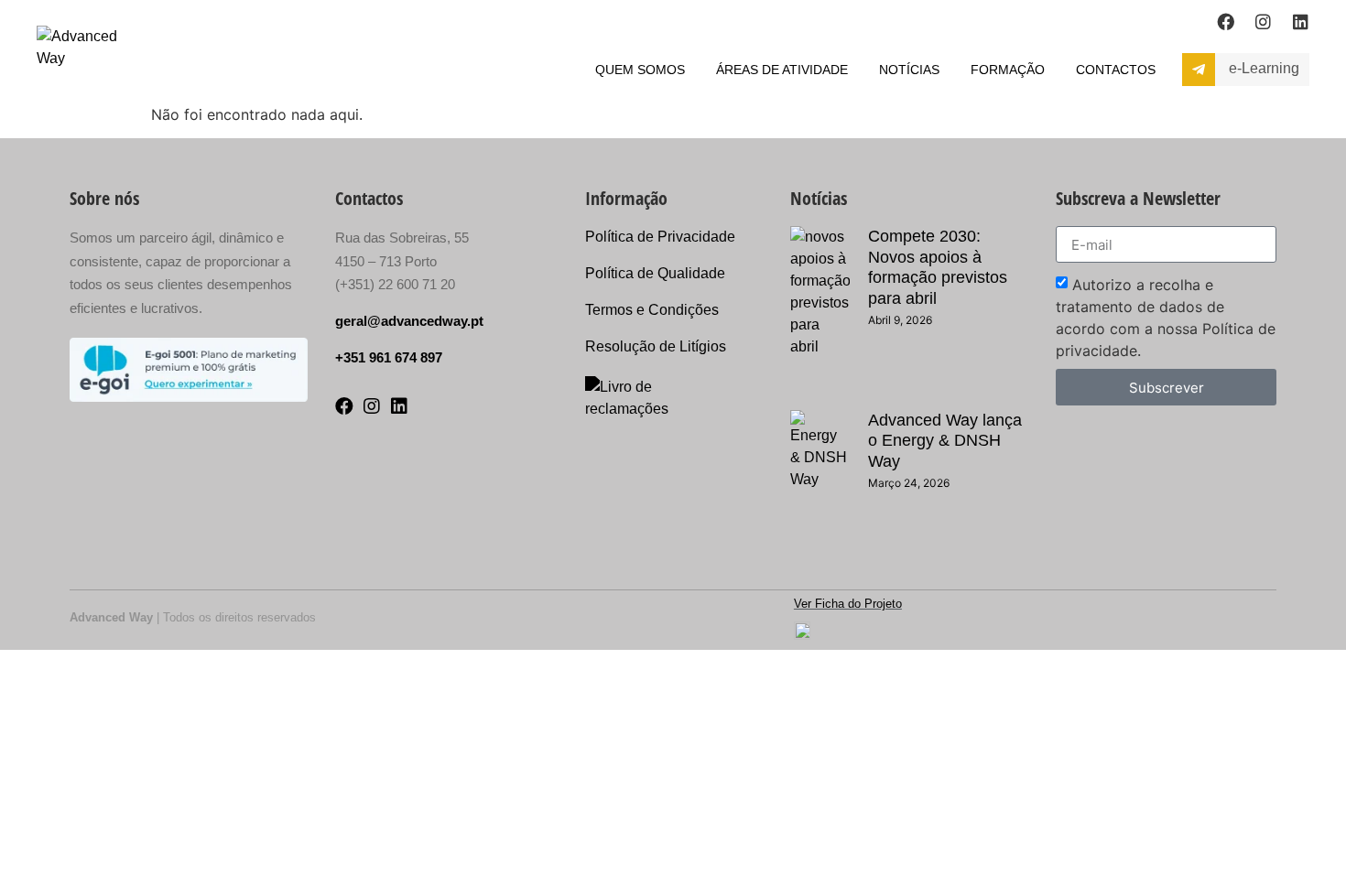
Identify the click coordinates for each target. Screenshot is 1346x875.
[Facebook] (1225, 21)
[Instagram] (1263, 21)
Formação (1008, 69)
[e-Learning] (1198, 69)
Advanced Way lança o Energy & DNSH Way (945, 440)
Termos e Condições (652, 310)
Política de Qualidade (655, 273)
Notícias (909, 69)
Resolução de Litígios (655, 346)
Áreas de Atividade (782, 69)
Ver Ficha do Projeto (848, 603)
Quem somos (640, 69)
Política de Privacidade (660, 236)
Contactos (1116, 69)
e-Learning (1264, 68)
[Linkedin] (1300, 21)
